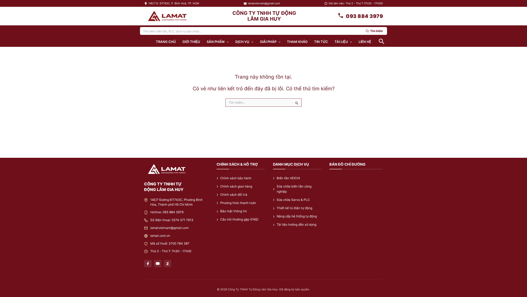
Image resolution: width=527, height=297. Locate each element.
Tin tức (321, 42)
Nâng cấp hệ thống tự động (297, 216)
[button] (227, 42)
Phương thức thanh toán (238, 203)
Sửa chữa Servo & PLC (293, 200)
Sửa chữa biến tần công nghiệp (294, 188)
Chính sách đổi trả (233, 195)
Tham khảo (297, 42)
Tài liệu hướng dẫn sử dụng (296, 225)
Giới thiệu (191, 42)
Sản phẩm (216, 42)
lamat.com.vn (160, 236)
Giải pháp (268, 42)
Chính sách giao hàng (236, 186)
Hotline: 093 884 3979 (166, 212)
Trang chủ (166, 42)
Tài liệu (341, 42)
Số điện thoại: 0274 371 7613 (171, 220)
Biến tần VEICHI (288, 178)
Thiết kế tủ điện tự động (294, 208)
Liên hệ (365, 42)
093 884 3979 (364, 16)
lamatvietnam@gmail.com (264, 3)
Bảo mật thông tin (233, 211)
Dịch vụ (242, 42)
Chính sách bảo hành (235, 178)
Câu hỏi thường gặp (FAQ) (239, 220)
